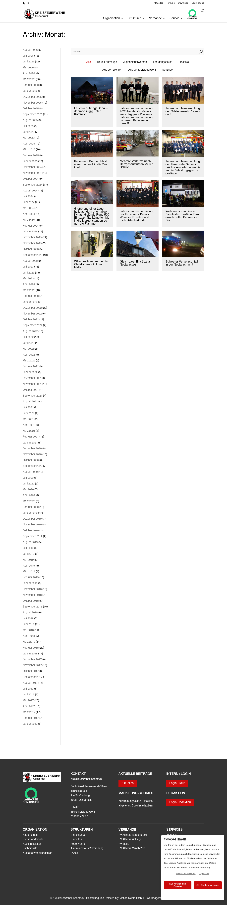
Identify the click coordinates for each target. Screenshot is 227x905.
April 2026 (29, 73)
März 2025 (29, 149)
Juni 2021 (28, 413)
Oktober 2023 (31, 249)
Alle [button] (88, 62)
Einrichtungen (79, 835)
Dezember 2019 (32, 519)
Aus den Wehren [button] (112, 70)
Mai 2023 (28, 278)
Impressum (204, 874)
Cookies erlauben (142, 805)
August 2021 (30, 401)
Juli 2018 (28, 618)
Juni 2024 (28, 202)
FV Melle (123, 844)
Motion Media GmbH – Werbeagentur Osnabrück (148, 898)
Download (183, 3)
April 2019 (29, 566)
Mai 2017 (28, 700)
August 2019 (30, 542)
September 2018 (32, 606)
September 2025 (32, 114)
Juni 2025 (28, 132)
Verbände (155, 18)
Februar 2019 (31, 577)
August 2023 (30, 261)
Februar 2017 (31, 718)
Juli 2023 (28, 267)
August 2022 (30, 331)
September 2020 (32, 466)
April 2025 (29, 144)
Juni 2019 (28, 554)
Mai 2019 (28, 560)
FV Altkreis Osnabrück (131, 848)
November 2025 (32, 103)
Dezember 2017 (32, 659)
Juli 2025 (28, 126)
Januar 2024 (30, 231)
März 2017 (29, 712)
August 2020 (30, 472)
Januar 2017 (30, 724)
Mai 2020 (28, 489)
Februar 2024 (31, 226)
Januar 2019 (30, 583)
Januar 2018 (30, 653)
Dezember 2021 (32, 378)
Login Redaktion (180, 802)
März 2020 (29, 501)
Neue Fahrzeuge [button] (107, 62)
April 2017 (29, 706)
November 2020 (32, 454)
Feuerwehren (78, 844)
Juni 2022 (28, 343)
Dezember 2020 (32, 448)
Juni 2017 (28, 694)
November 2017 (32, 665)
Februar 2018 (31, 648)
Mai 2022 (28, 349)
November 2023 (32, 243)
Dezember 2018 (32, 589)
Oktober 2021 (31, 390)
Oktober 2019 (31, 530)
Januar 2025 (30, 161)
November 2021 (32, 384)
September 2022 (32, 325)
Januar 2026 (30, 91)
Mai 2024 (28, 208)
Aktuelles (158, 3)
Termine (170, 3)
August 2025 (30, 120)
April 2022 (29, 355)
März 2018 (29, 642)
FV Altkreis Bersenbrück (132, 835)
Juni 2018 (28, 624)
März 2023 (29, 290)
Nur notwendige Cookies (177, 885)
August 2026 (30, 50)
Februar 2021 (31, 437)
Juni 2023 (28, 273)
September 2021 (32, 396)
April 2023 (29, 284)
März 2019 (29, 571)
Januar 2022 (30, 372)
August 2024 (30, 190)
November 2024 (32, 173)
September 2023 (32, 255)
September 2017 (32, 677)
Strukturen (134, 18)
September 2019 (32, 536)
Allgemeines (30, 835)
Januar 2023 (30, 302)
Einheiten (76, 839)
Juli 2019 (28, 548)
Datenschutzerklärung (186, 874)
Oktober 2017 (31, 671)
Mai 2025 (28, 138)
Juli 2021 (28, 407)
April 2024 (29, 214)
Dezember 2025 (32, 97)
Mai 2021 (28, 419)
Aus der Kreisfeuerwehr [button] (142, 70)
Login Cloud (198, 3)
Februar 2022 (31, 366)
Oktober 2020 (31, 460)
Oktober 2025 (31, 108)
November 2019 (32, 524)
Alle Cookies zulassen (207, 885)
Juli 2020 (28, 478)
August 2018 (30, 612)
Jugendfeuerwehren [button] (135, 62)
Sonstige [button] (167, 70)
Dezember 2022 (32, 308)
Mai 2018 (28, 630)
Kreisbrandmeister (33, 839)
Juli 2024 (28, 196)
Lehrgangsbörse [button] (162, 62)
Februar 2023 (31, 296)
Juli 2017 (28, 689)
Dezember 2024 (32, 167)
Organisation (111, 18)
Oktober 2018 (31, 601)
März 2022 (29, 360)
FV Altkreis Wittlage (130, 839)
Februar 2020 (31, 507)
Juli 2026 (28, 56)
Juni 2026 (28, 61)
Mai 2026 (28, 67)
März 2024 (29, 220)
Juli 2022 (28, 337)
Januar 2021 (30, 443)
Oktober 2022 (31, 319)
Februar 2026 (31, 85)
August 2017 (30, 683)
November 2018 (32, 595)
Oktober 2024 (31, 179)
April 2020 (29, 495)
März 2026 (29, 79)
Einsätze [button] (183, 62)
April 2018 (29, 636)
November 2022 (32, 313)
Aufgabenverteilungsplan (37, 853)
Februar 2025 (31, 155)
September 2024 (32, 185)
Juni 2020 (28, 483)
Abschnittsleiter (32, 844)
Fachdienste (30, 848)
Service (174, 18)
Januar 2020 (30, 513)
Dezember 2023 (32, 237)
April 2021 (29, 425)
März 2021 (29, 431)
